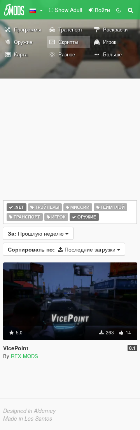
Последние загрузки (62, 249)
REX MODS (24, 356)
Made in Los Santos (27, 418)
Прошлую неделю (36, 233)
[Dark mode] (118, 9)
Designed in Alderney (29, 410)
